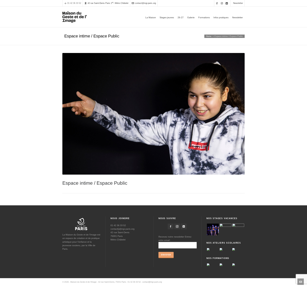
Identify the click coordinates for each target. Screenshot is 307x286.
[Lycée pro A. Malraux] (226, 249)
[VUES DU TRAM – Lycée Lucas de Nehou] (213, 249)
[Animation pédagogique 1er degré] (226, 264)
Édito (195, 282)
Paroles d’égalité (207, 282)
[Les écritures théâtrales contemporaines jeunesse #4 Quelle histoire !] (213, 264)
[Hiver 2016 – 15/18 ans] (213, 229)
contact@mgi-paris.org (145, 3)
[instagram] (222, 3)
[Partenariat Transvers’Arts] (238, 264)
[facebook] (217, 3)
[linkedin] (227, 3)
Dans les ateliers (237, 282)
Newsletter (238, 3)
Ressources (222, 282)
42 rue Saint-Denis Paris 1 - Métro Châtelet (108, 3)
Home (208, 36)
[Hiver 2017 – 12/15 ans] (226, 229)
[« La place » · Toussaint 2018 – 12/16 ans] (238, 229)
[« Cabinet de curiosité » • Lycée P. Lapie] (238, 249)
